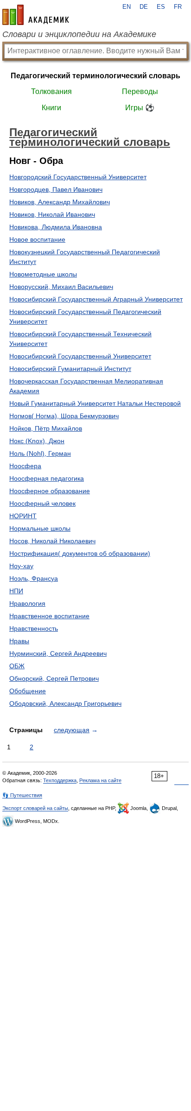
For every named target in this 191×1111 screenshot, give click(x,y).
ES (161, 7)
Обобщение (27, 691)
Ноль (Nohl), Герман (40, 453)
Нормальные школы (39, 528)
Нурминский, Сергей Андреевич (58, 653)
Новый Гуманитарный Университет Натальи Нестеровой (95, 403)
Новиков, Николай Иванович (52, 214)
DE (144, 7)
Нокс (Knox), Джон (36, 441)
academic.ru (35, 15)
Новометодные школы (43, 274)
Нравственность (33, 628)
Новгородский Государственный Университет (77, 177)
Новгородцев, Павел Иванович (55, 189)
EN (126, 7)
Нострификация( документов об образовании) (79, 553)
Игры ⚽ (139, 108)
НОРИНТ (23, 516)
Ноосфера (25, 466)
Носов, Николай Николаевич (52, 541)
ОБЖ (17, 666)
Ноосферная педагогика (46, 478)
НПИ (16, 591)
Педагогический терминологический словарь (95, 76)
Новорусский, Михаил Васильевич (61, 286)
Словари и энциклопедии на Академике (79, 34)
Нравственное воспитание (49, 616)
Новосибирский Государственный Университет (80, 356)
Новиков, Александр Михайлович (59, 202)
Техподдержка (59, 780)
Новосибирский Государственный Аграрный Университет (96, 299)
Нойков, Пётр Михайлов (45, 428)
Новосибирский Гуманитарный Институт (70, 368)
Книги (51, 108)
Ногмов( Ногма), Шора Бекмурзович (64, 416)
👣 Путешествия (22, 795)
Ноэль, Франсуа (33, 578)
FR (178, 7)
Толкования (51, 91)
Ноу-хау (21, 566)
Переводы (140, 91)
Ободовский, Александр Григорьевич (65, 703)
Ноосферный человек (42, 503)
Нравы (19, 641)
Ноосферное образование (49, 491)
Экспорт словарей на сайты (35, 808)
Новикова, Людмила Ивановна (55, 227)
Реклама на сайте (100, 780)
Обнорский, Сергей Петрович (54, 678)
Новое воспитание (37, 239)
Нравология (27, 603)
